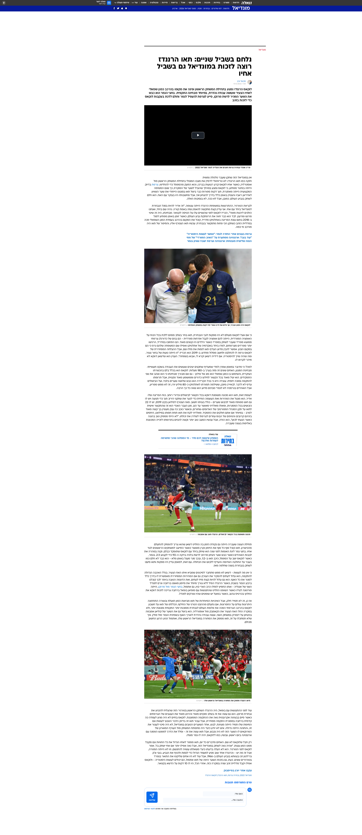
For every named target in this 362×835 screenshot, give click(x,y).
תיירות (165, 3)
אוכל (183, 3)
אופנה (143, 3)
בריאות (174, 3)
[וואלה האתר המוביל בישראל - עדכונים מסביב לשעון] (247, 2)
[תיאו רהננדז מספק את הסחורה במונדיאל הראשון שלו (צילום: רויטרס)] (198, 666)
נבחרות (206, 9)
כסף (190, 3)
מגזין (200, 9)
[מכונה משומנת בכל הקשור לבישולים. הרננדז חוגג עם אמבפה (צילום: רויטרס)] (198, 495)
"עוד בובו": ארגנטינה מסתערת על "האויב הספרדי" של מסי (219, 237)
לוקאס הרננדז (211, 775)
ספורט (226, 3)
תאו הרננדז (222, 775)
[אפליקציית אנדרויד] (126, 8)
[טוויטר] (118, 8)
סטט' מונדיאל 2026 (187, 9)
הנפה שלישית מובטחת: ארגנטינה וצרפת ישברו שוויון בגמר (219, 241)
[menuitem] (234, 2)
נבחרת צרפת (233, 775)
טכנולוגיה (154, 3)
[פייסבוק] (114, 8)
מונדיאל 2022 (246, 775)
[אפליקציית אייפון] (122, 8)
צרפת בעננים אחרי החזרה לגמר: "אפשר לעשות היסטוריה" (219, 234)
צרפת (155, 184)
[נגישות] (4, 3)
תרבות (207, 3)
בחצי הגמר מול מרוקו (170, 587)
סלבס (198, 3)
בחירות (217, 3)
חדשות (236, 3)
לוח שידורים (216, 9)
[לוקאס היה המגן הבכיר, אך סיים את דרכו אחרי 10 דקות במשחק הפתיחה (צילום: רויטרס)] (198, 288)
